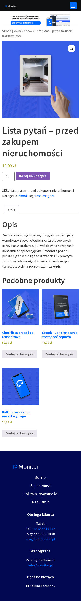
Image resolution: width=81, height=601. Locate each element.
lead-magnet (45, 195)
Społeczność (40, 485)
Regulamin (40, 502)
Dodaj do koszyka (33, 176)
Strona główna (12, 31)
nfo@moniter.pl (41, 565)
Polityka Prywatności (40, 493)
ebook (28, 31)
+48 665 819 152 (43, 528)
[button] (73, 5)
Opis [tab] (11, 210)
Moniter (40, 477)
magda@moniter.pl (40, 539)
